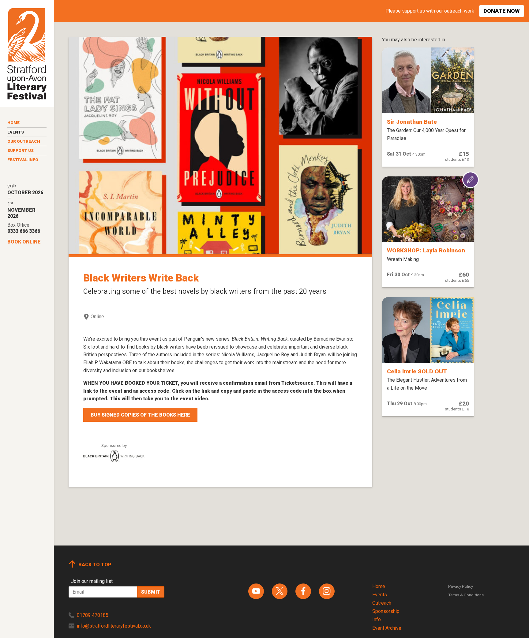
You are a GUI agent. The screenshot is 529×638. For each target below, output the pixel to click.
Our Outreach (23, 141)
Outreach (381, 603)
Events (15, 132)
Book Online (24, 242)
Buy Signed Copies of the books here (140, 415)
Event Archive (386, 628)
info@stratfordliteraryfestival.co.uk (114, 626)
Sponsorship (386, 611)
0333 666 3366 (23, 231)
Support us (20, 150)
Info (376, 619)
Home (13, 122)
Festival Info (22, 159)
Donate (501, 11)
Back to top (94, 565)
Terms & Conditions (466, 595)
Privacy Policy (460, 586)
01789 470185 (92, 615)
